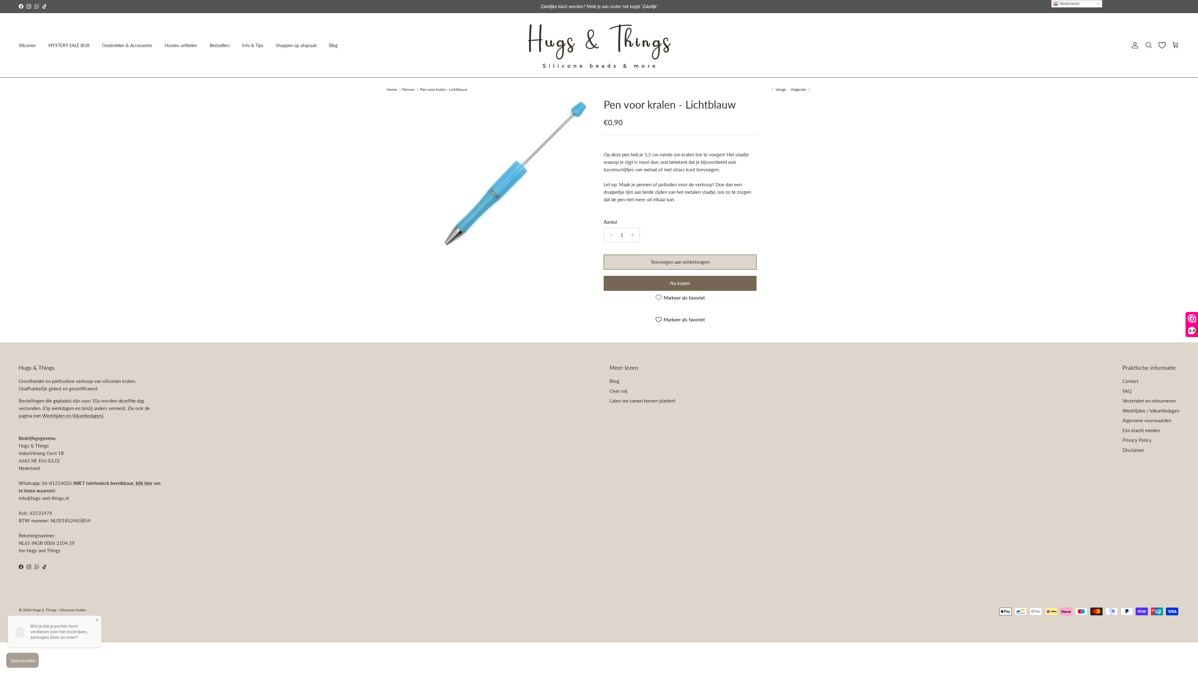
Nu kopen (680, 283)
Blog (333, 45)
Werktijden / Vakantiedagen (1151, 410)
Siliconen (27, 45)
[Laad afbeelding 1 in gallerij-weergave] (515, 172)
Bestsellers (220, 45)
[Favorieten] (1162, 45)
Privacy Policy (1137, 440)
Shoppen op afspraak (296, 45)
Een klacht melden (1141, 430)
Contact (1130, 381)
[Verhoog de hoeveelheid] (634, 235)
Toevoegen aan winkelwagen (680, 262)
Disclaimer (1133, 450)
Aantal (610, 222)
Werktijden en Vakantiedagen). (73, 415)
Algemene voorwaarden (1147, 420)
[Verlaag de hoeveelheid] (609, 235)
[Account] (1134, 45)
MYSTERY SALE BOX (69, 45)
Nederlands (1069, 3)
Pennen (408, 89)
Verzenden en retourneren (1149, 400)
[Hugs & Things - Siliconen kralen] (599, 45)
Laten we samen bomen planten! (642, 400)
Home (392, 89)
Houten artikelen (181, 45)
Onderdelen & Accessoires (127, 45)
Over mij (618, 391)
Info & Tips (252, 45)
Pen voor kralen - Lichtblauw (443, 89)
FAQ (1127, 391)
